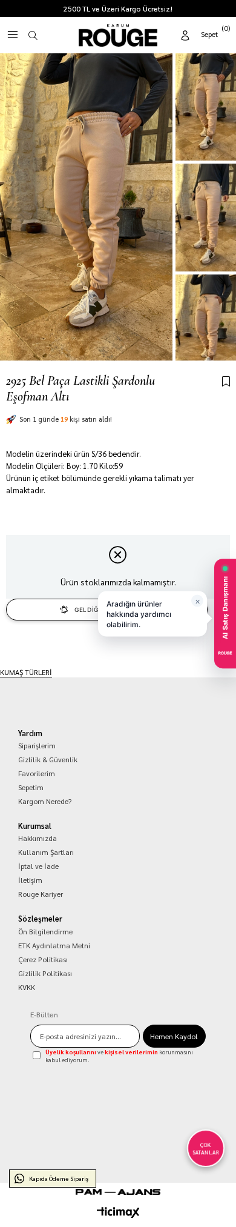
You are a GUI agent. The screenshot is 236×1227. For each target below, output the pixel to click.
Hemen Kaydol (174, 1036)
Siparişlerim (37, 745)
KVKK (26, 987)
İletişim (30, 880)
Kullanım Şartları (46, 852)
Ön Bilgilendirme (45, 931)
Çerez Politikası (43, 959)
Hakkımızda (37, 838)
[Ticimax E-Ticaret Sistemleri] (118, 1212)
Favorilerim (36, 773)
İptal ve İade (38, 866)
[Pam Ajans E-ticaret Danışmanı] (118, 1192)
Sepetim (31, 787)
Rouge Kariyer (40, 894)
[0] (216, 33)
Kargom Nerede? (44, 801)
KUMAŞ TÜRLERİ (26, 672)
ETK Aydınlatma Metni (54, 945)
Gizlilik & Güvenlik (47, 759)
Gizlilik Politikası (45, 973)
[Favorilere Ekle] (226, 382)
